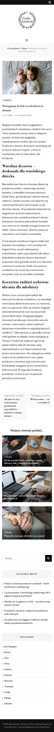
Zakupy (7, 100)
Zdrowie (8, 703)
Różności (8, 680)
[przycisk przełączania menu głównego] (27, 40)
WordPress (45, 727)
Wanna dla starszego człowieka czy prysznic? (24, 536)
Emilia (9, 115)
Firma (6, 663)
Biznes (7, 652)
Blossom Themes (17, 727)
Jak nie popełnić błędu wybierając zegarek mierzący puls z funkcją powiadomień (23, 461)
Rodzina (8, 675)
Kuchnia (7, 669)
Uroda (7, 692)
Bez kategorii (10, 646)
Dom (6, 658)
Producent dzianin (33, 315)
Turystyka (8, 686)
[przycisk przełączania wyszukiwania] (50, 2)
